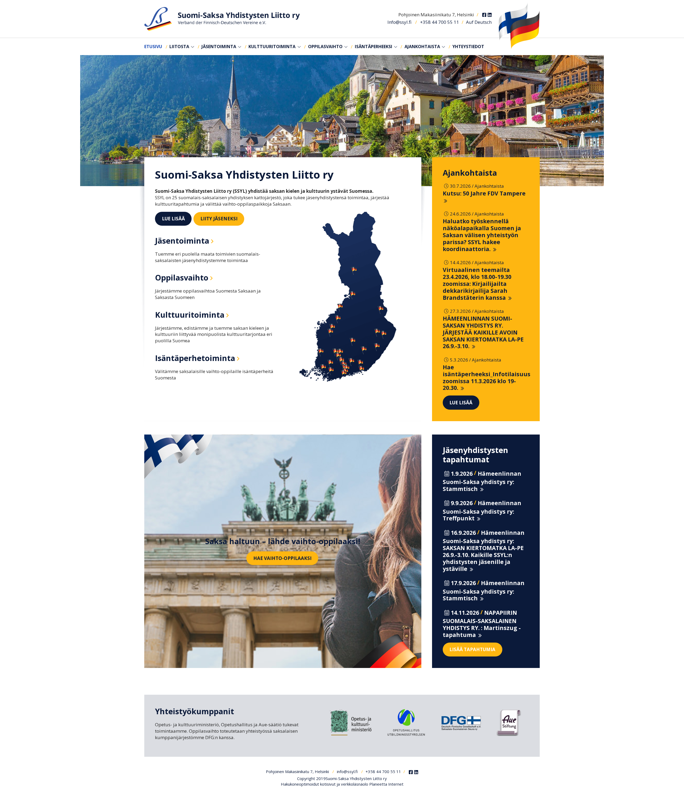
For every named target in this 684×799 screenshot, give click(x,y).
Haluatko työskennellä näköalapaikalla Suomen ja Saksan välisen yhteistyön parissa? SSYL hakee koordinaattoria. (482, 234)
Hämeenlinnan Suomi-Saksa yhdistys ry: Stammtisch (482, 481)
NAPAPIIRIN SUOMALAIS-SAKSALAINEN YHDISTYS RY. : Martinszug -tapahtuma (482, 624)
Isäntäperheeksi (373, 46)
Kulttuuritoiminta (272, 46)
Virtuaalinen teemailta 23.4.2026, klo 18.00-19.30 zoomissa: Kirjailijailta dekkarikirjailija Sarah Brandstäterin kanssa (477, 283)
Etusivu (153, 46)
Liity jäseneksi (219, 219)
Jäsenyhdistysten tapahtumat (475, 455)
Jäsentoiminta (218, 46)
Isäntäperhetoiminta (195, 358)
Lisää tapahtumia (472, 649)
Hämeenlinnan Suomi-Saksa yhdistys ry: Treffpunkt (482, 510)
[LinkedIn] (490, 14)
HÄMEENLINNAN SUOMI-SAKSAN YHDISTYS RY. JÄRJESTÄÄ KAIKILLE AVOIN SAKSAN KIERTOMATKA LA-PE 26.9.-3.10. (483, 332)
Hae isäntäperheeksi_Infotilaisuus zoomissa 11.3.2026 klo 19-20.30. (486, 377)
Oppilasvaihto (325, 46)
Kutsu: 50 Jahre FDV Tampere (484, 193)
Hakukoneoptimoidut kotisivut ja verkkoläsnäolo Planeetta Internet (342, 784)
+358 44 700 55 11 (439, 22)
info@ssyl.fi (347, 771)
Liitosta (179, 46)
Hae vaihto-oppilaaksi (282, 558)
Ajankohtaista (422, 46)
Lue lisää (173, 219)
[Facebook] (484, 14)
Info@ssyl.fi (399, 22)
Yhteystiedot (468, 46)
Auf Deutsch (479, 22)
